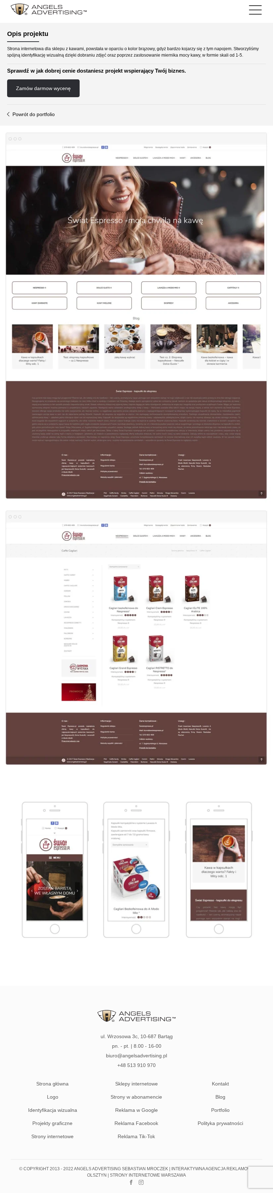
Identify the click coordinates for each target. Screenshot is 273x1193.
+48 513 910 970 (136, 1065)
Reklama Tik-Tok (136, 1136)
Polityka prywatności (220, 1123)
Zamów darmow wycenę (43, 88)
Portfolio (220, 1110)
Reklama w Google (136, 1110)
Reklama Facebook (136, 1123)
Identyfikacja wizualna (52, 1110)
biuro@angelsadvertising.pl (136, 1055)
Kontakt (220, 1084)
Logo (52, 1097)
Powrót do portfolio (33, 114)
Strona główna (52, 1084)
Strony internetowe (52, 1136)
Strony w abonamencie (136, 1097)
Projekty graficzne (52, 1123)
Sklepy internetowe (136, 1084)
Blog (220, 1097)
